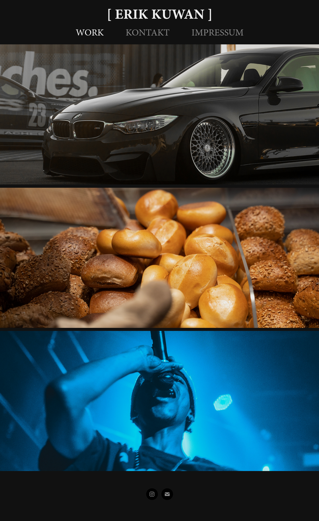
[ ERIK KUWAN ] (160, 14)
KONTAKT (148, 32)
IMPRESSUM (217, 32)
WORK (90, 32)
